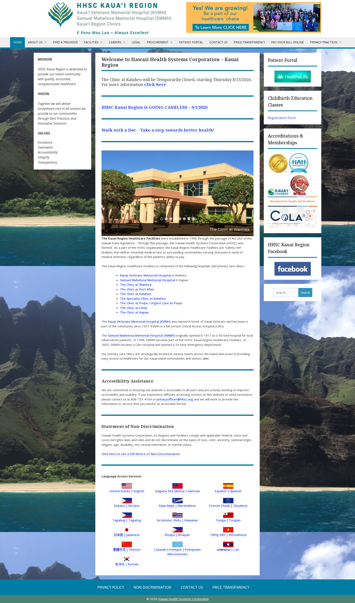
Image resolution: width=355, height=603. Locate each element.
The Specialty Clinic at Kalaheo (143, 298)
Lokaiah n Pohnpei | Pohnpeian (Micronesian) (177, 551)
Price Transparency (249, 42)
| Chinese (127, 549)
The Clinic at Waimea (135, 284)
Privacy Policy (110, 587)
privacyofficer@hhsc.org (175, 399)
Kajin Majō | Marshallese (177, 505)
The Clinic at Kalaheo (135, 294)
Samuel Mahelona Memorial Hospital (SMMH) (141, 335)
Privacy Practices (324, 42)
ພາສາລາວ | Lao (228, 549)
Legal (136, 42)
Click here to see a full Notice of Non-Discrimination (140, 454)
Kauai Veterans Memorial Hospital (145, 275)
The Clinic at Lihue (133, 308)
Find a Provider (65, 42)
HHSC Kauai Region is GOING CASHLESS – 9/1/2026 (154, 107)
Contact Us (218, 42)
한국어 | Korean (126, 564)
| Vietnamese (228, 535)
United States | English (126, 491)
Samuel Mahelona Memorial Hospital (147, 280)
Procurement (157, 42)
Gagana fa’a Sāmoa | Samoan (177, 491)
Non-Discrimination (152, 587)
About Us (35, 42)
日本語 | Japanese (127, 535)
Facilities (91, 42)
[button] (177, 193)
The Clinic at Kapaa (134, 312)
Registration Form (282, 118)
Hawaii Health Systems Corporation (183, 599)
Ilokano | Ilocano (126, 505)
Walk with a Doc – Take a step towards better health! (157, 130)
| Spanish (228, 491)
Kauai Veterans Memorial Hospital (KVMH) (139, 321)
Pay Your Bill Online (287, 42)
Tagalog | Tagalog (126, 520)
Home (17, 42)
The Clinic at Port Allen (137, 289)
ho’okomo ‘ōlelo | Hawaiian (177, 520)
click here (155, 84)
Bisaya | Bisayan (177, 535)
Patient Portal (191, 42)
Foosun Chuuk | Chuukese (228, 505)
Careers (115, 42)
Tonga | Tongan (228, 520)
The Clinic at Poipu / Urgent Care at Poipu (151, 303)
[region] (177, 193)
